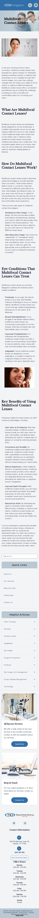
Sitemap (31, 912)
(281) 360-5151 (19, 852)
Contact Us (8, 602)
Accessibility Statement (10, 912)
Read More (19, 744)
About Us (7, 574)
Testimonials (8, 595)
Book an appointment (20, 857)
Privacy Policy (23, 912)
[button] (1, 5)
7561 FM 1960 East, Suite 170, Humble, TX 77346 (19, 843)
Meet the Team (10, 588)
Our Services (9, 581)
